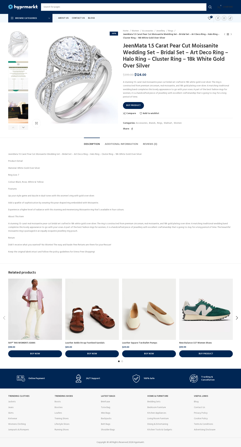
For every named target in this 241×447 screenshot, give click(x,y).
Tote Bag (105, 407)
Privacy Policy (201, 413)
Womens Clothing (17, 424)
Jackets (12, 402)
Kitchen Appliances (156, 413)
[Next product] (231, 34)
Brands (152, 123)
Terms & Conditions (203, 424)
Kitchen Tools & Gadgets (159, 430)
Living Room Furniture (158, 418)
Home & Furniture (157, 396)
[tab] (92, 143)
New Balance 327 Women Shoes (195, 343)
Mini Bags (105, 413)
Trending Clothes (18, 396)
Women (136, 31)
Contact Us (199, 407)
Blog (196, 402)
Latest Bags (108, 396)
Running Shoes (62, 430)
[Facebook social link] (217, 18)
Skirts (10, 413)
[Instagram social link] (224, 18)
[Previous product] (224, 34)
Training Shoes (62, 418)
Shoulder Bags (108, 430)
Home (126, 31)
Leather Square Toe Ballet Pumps (139, 343)
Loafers (58, 413)
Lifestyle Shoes (62, 424)
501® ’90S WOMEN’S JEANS (21, 343)
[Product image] (35, 309)
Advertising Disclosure (204, 430)
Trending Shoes (64, 396)
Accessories (148, 31)
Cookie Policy (201, 418)
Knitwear (12, 418)
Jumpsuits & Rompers (18, 430)
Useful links (201, 396)
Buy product (133, 105)
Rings (171, 31)
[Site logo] (23, 7)
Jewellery (161, 31)
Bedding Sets (153, 402)
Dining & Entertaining (157, 424)
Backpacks (106, 418)
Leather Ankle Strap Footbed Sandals (85, 343)
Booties (58, 407)
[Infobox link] (34, 378)
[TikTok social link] (230, 18)
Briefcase (105, 402)
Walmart (168, 123)
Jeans (10, 407)
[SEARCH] (210, 7)
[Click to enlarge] (36, 123)
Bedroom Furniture (156, 407)
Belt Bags (105, 424)
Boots (58, 402)
